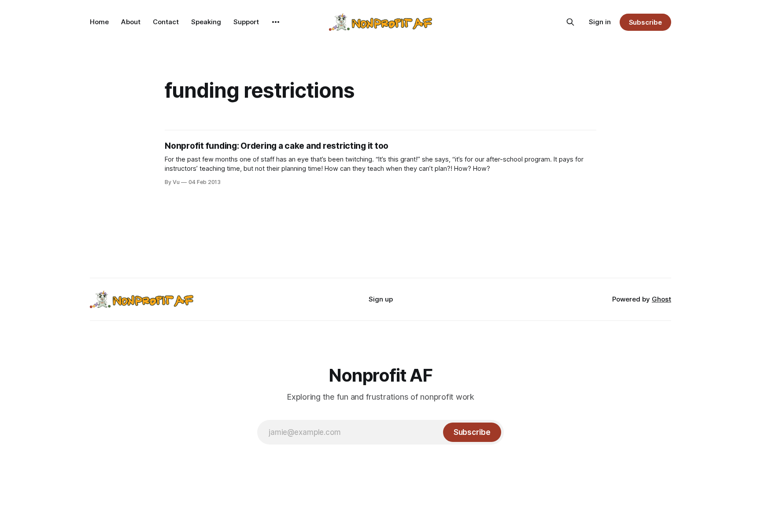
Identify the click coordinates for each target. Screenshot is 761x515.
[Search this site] (570, 22)
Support (246, 22)
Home (99, 22)
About (130, 22)
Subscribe (645, 22)
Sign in (600, 22)
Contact (166, 22)
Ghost (661, 299)
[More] (276, 22)
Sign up (381, 299)
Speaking (206, 22)
